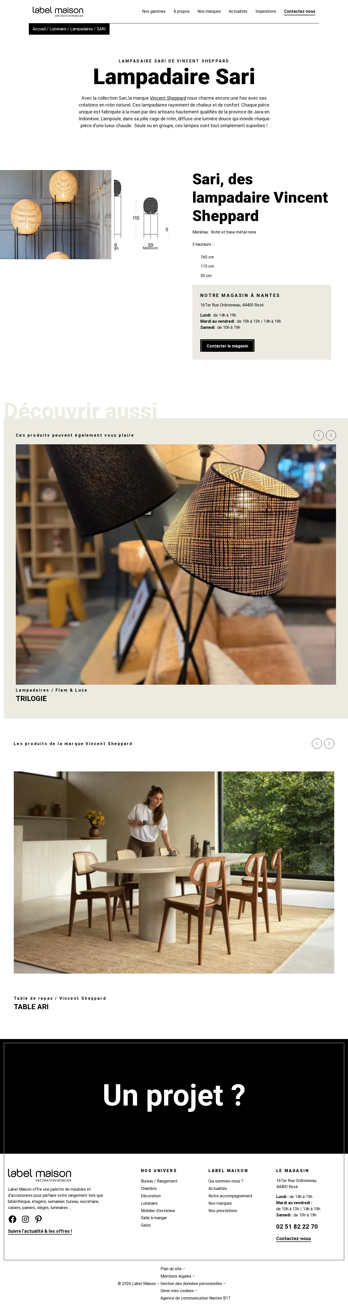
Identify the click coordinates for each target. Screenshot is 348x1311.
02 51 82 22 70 (297, 1226)
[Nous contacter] (174, 1121)
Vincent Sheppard (168, 98)
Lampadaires (81, 29)
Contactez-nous (293, 1238)
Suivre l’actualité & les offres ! (40, 1231)
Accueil (39, 29)
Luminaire (58, 29)
